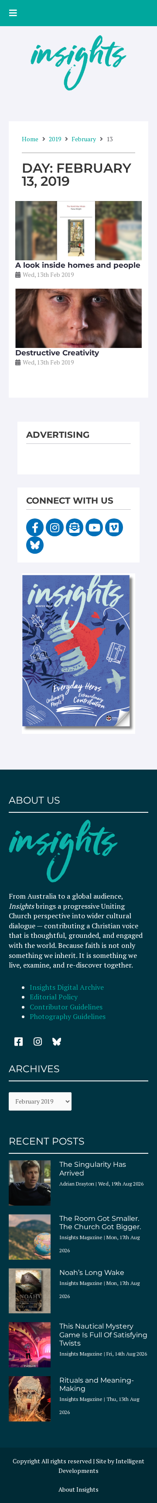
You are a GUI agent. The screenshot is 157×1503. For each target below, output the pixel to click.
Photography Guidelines (68, 1016)
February (84, 139)
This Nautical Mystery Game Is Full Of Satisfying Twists (103, 1334)
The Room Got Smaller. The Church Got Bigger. (100, 1222)
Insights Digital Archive (67, 987)
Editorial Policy (54, 997)
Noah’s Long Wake (91, 1272)
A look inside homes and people (77, 265)
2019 (55, 139)
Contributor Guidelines (66, 1007)
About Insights (78, 1489)
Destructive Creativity (57, 352)
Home (30, 139)
